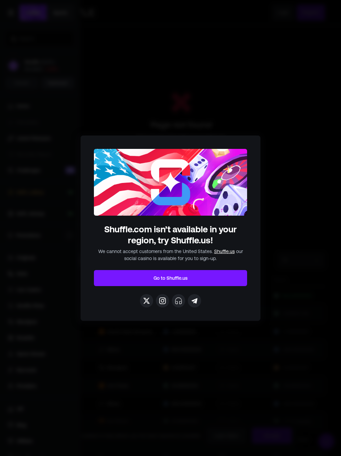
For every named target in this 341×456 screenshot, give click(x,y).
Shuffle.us (224, 251)
